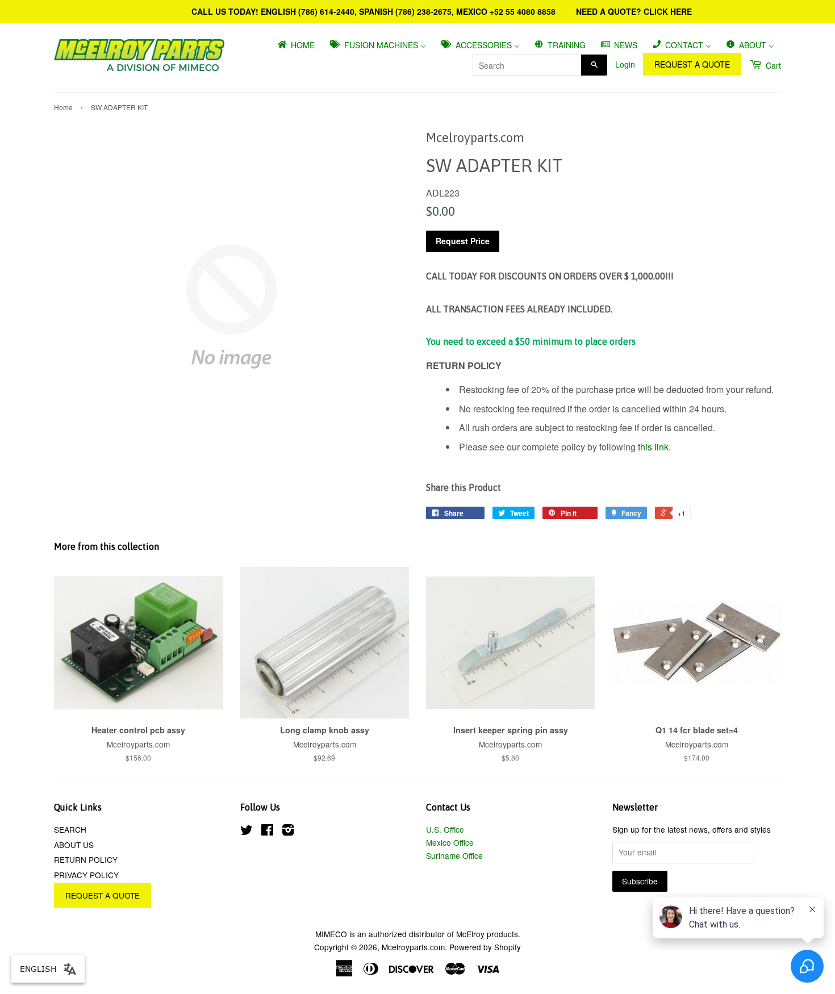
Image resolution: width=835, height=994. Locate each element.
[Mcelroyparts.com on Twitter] (246, 831)
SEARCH (70, 829)
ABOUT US (74, 844)
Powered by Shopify (485, 947)
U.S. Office (445, 829)
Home (63, 107)
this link (653, 446)
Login (625, 64)
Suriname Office (454, 855)
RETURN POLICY (86, 859)
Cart (772, 65)
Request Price (463, 241)
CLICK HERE (668, 11)
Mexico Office (450, 842)
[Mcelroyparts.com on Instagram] (288, 831)
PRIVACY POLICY (86, 874)
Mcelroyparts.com (413, 947)
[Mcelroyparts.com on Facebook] (267, 831)
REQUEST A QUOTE (692, 64)
